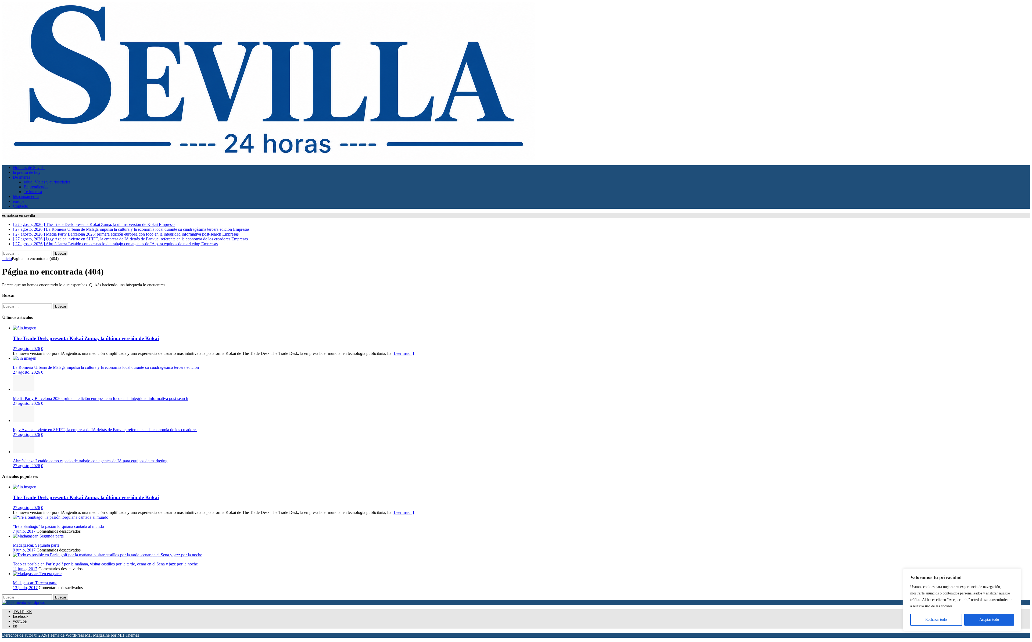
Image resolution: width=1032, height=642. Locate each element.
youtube (20, 621)
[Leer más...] (403, 353)
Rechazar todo (936, 620)
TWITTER (22, 611)
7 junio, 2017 (24, 531)
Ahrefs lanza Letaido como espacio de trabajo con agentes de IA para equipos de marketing (90, 461)
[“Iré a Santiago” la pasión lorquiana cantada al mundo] (60, 517)
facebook (20, 616)
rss (15, 626)
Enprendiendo (36, 187)
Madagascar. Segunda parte (36, 545)
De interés (21, 177)
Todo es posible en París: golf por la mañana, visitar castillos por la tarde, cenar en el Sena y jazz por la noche (105, 564)
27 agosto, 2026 (26, 348)
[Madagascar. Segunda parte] (38, 536)
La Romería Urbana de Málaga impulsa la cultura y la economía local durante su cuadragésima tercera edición (106, 367)
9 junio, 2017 (24, 550)
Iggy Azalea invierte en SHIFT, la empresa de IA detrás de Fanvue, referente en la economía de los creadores (105, 429)
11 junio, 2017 (25, 569)
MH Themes (128, 635)
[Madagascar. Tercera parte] (37, 573)
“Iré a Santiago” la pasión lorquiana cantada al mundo (58, 526)
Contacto (20, 206)
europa (18, 201)
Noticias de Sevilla (29, 167)
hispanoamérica (26, 196)
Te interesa (33, 191)
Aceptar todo (989, 620)
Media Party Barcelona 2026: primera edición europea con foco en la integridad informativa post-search (100, 398)
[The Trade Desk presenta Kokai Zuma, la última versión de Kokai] (24, 328)
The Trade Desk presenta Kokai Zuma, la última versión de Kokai (86, 338)
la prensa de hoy (27, 172)
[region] (962, 599)
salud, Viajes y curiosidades (47, 182)
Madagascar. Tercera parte (35, 582)
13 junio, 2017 (25, 587)
